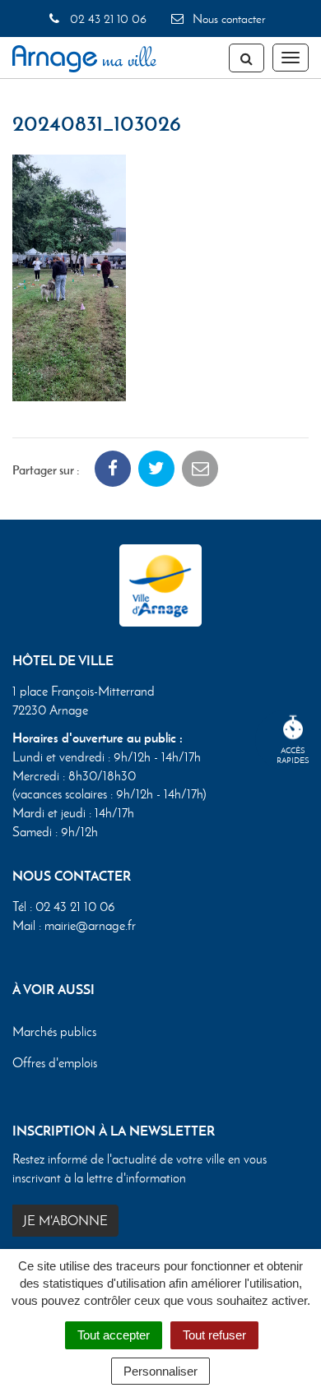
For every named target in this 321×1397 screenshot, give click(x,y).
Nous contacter (227, 19)
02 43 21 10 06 (106, 19)
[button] (69, 275)
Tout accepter (113, 1335)
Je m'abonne (65, 1220)
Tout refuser (214, 1335)
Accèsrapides (293, 755)
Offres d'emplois (54, 1063)
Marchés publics (54, 1031)
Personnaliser (160, 1371)
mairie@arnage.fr (90, 925)
